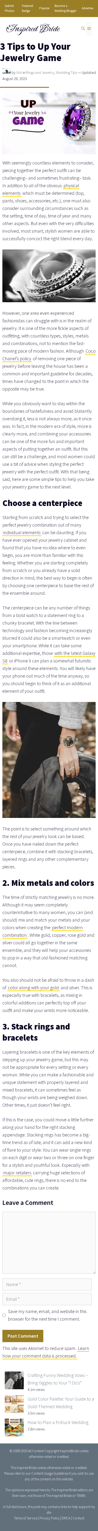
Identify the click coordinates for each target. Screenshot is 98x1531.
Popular (44, 8)
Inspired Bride (32, 29)
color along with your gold (33, 987)
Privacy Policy (49, 1518)
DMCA (66, 1518)
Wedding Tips (66, 72)
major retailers (17, 1173)
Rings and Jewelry (40, 72)
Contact (78, 1518)
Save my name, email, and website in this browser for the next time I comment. (47, 1315)
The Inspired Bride (23, 1467)
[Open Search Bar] (83, 29)
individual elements (22, 532)
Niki (19, 72)
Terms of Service (25, 1518)
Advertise (87, 8)
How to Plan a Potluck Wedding (58, 1422)
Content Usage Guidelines (49, 1473)
